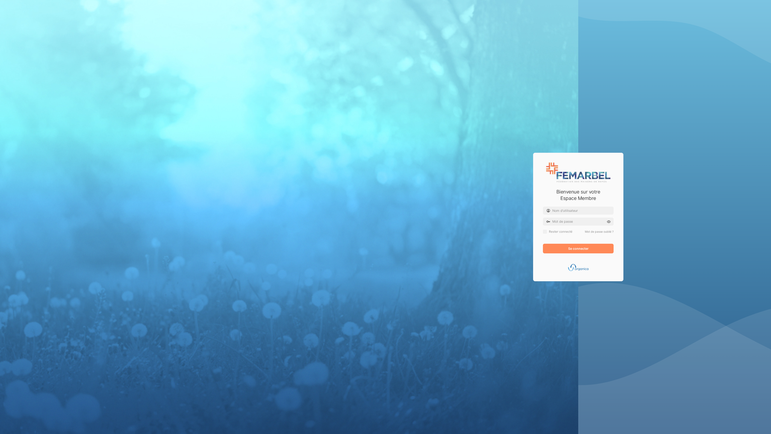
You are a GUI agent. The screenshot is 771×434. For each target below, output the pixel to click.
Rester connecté (560, 231)
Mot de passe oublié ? (599, 231)
